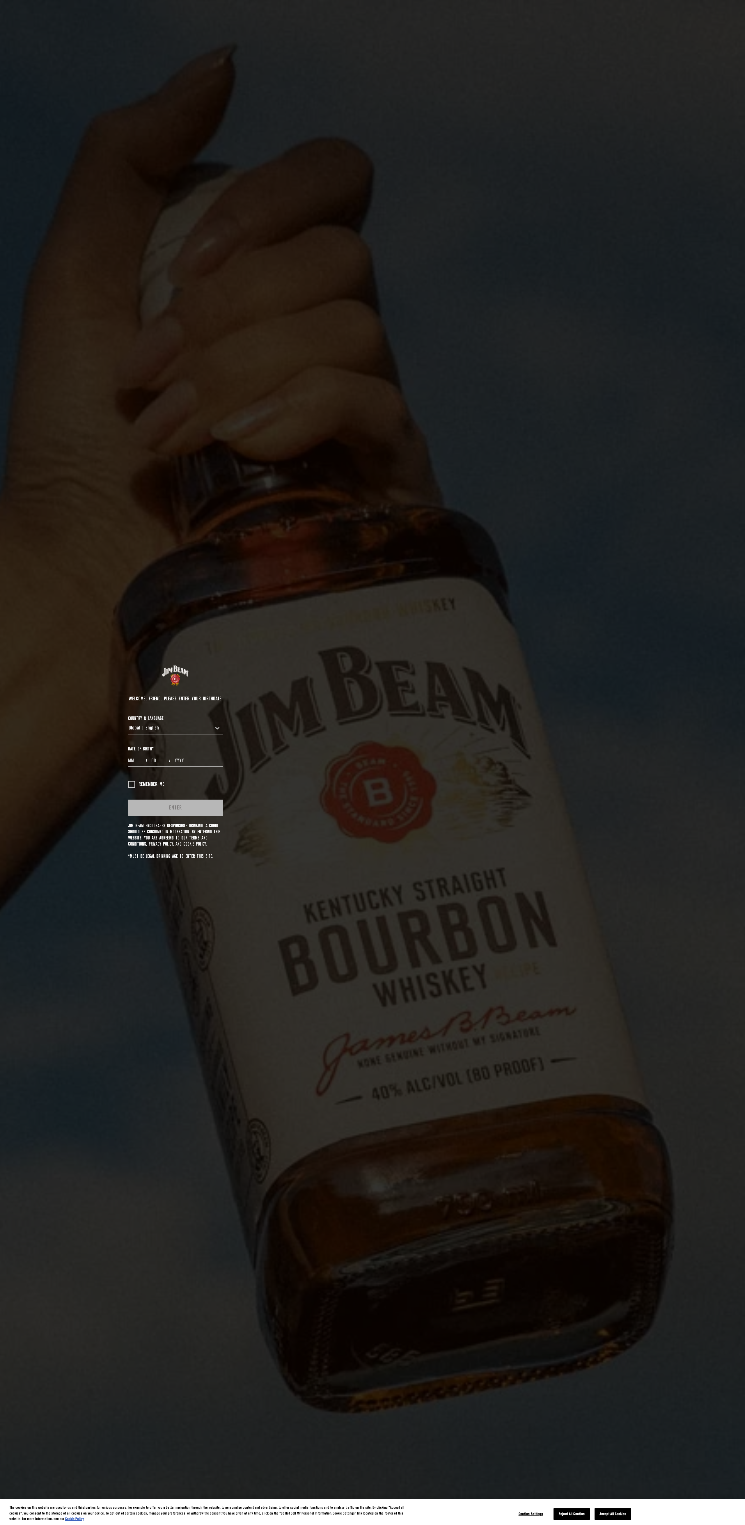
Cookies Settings (531, 1514)
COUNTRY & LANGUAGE (146, 718)
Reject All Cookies (572, 1514)
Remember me (151, 784)
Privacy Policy (161, 844)
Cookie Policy (194, 844)
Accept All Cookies (612, 1514)
